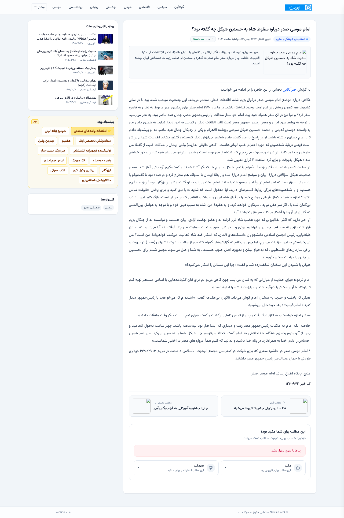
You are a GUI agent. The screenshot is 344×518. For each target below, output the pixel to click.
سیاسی (162, 7)
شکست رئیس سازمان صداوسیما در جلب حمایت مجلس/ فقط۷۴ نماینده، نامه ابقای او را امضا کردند (66, 37)
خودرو (128, 7)
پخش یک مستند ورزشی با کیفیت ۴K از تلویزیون (68, 68)
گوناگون (179, 7)
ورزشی (94, 7)
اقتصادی (144, 7)
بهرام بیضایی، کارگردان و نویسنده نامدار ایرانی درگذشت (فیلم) (69, 83)
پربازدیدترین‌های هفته (100, 26)
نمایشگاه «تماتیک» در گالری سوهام (75, 98)
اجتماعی (111, 7)
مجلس (56, 7)
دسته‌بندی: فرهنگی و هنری (290, 39)
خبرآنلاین (289, 90)
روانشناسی (76, 7)
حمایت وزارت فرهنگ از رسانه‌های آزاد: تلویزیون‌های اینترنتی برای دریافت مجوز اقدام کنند (66, 53)
